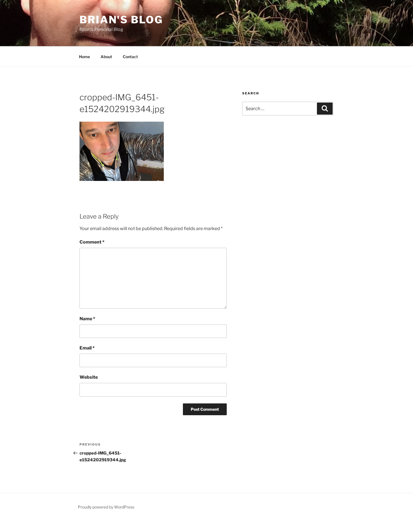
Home (84, 56)
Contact (130, 56)
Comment (92, 242)
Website (89, 377)
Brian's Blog (121, 19)
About (106, 56)
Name (87, 318)
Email (87, 348)
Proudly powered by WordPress (106, 507)
